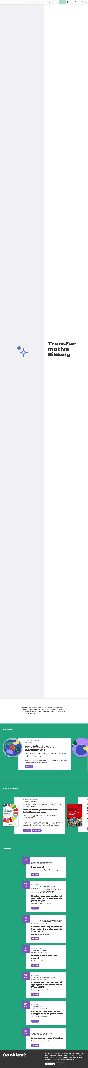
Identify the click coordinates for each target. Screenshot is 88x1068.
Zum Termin (35, 874)
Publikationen (35, 2)
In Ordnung (51, 1064)
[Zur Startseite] (10, 2)
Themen (27, 2)
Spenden (62, 2)
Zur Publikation (36, 830)
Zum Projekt (29, 766)
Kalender (43, 2)
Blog (49, 2)
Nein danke (61, 1064)
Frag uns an (55, 2)
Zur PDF (28, 830)
